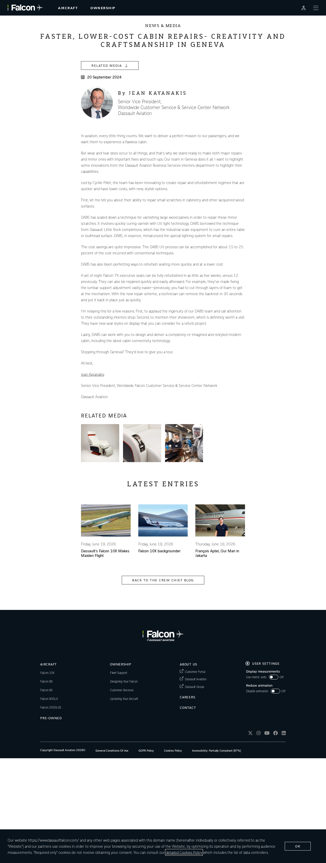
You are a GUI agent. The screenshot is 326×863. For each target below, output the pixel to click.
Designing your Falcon (124, 681)
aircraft (68, 8)
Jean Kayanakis (92, 374)
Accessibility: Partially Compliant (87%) (216, 750)
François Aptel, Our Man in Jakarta (217, 553)
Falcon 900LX (49, 699)
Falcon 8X (46, 681)
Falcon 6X (46, 690)
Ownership (120, 664)
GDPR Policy (146, 750)
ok (297, 846)
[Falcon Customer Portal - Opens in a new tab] (304, 8)
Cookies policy (173, 750)
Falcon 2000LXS (50, 707)
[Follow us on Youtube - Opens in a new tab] (266, 733)
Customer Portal (195, 671)
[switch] (264, 677)
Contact (188, 707)
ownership (102, 8)
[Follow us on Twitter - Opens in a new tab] (250, 733)
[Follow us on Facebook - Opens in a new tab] (275, 733)
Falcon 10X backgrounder (159, 550)
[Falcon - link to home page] (25, 7)
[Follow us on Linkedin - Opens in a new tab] (284, 733)
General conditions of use (112, 750)
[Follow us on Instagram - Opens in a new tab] (258, 733)
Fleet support (118, 673)
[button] (100, 443)
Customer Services (121, 690)
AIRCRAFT (48, 664)
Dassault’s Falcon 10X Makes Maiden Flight (105, 553)
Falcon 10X (47, 673)
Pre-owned (51, 718)
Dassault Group (194, 686)
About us (188, 664)
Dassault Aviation (195, 679)
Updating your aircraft (124, 699)
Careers (187, 697)
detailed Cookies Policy (184, 852)
